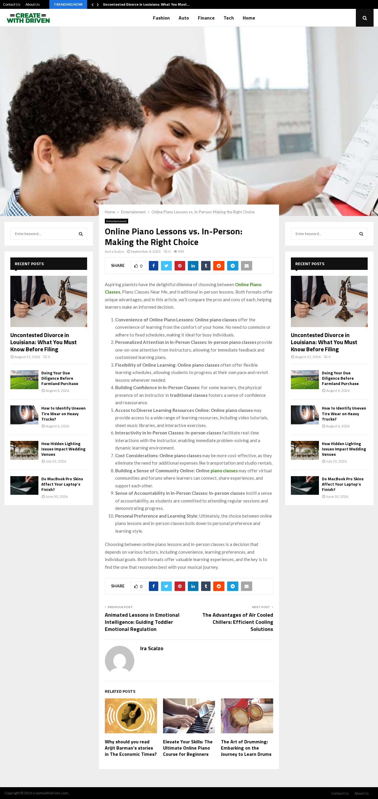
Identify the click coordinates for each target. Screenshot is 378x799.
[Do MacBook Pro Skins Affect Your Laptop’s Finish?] (24, 485)
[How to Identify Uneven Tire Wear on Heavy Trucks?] (24, 414)
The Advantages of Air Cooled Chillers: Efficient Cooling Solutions (237, 622)
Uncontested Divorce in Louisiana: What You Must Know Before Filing (43, 342)
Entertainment (116, 221)
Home (249, 17)
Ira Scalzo (116, 251)
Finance (206, 17)
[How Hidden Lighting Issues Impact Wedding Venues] (24, 450)
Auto (184, 17)
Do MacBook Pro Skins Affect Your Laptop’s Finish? (62, 484)
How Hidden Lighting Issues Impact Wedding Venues (63, 448)
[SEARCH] (80, 234)
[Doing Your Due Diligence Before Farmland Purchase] (24, 379)
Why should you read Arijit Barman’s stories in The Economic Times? (131, 748)
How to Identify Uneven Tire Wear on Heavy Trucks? (63, 413)
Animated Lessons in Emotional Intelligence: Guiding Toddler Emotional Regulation (142, 622)
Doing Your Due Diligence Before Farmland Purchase (59, 378)
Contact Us (11, 4)
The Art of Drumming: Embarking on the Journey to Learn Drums (246, 748)
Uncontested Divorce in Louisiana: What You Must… (146, 4)
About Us (32, 4)
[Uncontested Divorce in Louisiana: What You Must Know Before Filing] (48, 301)
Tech (229, 17)
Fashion (161, 17)
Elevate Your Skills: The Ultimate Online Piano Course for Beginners (188, 748)
